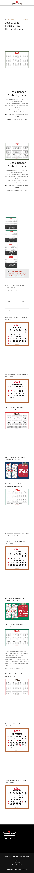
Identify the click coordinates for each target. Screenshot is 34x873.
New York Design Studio (21, 869)
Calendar (13, 287)
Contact (17, 863)
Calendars (25, 19)
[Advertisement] (17, 40)
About (17, 860)
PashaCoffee (10, 19)
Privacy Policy (17, 865)
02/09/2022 (18, 19)
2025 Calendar (11, 285)
